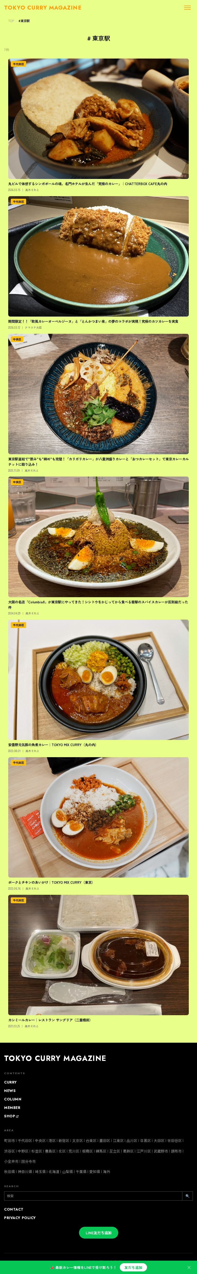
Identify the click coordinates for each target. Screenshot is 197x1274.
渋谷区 (9, 1151)
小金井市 (11, 1161)
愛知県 (94, 1171)
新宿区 (63, 1140)
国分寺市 (28, 1161)
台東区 (91, 1140)
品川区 (131, 1140)
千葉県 (81, 1171)
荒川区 (73, 1151)
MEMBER (12, 1107)
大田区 (159, 1140)
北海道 (53, 1171)
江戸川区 (143, 1151)
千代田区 (18, 64)
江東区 (118, 1140)
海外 (106, 1171)
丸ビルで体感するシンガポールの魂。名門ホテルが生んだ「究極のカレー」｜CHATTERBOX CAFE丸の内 (87, 183)
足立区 (114, 1151)
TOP (11, 20)
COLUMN (12, 1099)
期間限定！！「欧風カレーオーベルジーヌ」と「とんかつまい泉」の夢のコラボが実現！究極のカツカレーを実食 (93, 321)
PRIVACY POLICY (20, 1217)
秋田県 (9, 1171)
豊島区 (50, 1151)
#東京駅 (24, 20)
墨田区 (104, 1140)
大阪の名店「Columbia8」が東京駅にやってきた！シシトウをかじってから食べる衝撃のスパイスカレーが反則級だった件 (98, 604)
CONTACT (14, 1209)
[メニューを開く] (187, 8)
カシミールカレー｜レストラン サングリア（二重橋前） (50, 1019)
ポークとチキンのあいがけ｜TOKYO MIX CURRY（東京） (51, 882)
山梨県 (67, 1171)
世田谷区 (174, 1140)
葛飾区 (128, 1151)
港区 (52, 1140)
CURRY (10, 1082)
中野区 (23, 1151)
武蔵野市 (161, 1151)
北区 (62, 1151)
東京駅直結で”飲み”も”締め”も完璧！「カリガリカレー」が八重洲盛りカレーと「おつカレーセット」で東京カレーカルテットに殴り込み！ (98, 461)
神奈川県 (25, 1171)
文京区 (77, 1140)
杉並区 (36, 1151)
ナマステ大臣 (33, 327)
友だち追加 (133, 1267)
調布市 (176, 1151)
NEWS (10, 1090)
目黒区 (145, 1140)
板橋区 (87, 1151)
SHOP (9, 1116)
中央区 (17, 339)
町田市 (9, 1140)
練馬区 (101, 1151)
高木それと (32, 190)
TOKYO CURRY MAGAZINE (55, 1058)
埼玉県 (40, 1171)
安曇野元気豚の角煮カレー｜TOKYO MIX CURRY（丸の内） (53, 744)
